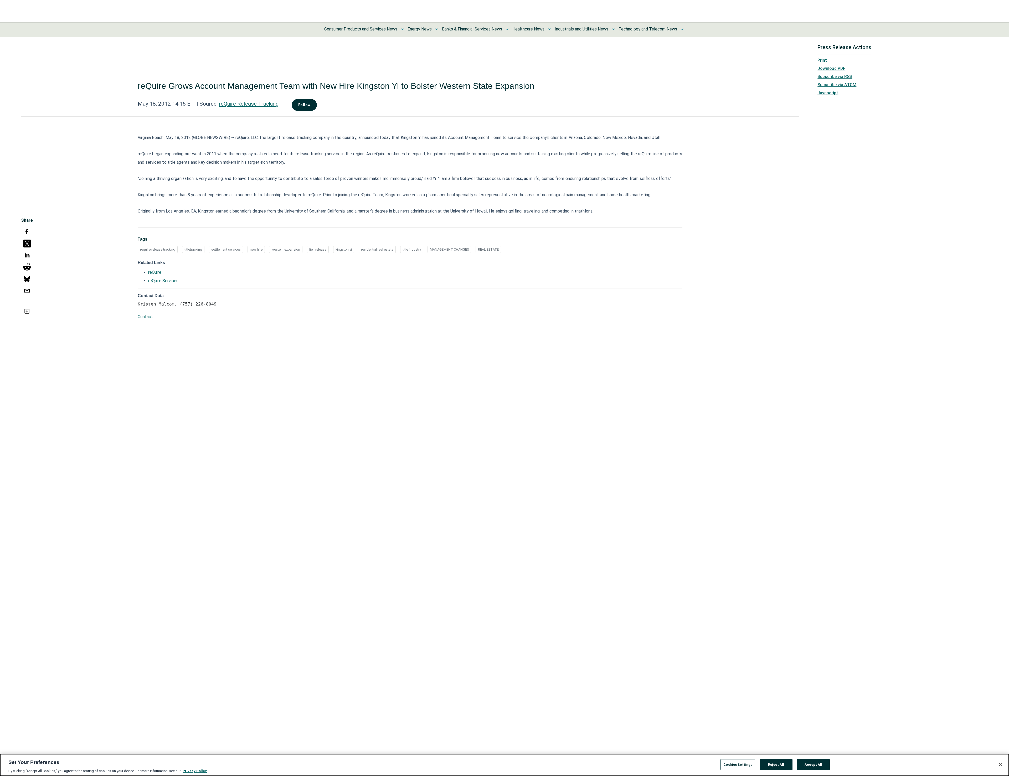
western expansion (285, 249)
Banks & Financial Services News (472, 29)
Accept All (813, 764)
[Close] (1000, 764)
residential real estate (377, 249)
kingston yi (344, 249)
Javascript (827, 92)
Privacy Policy (195, 771)
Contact (145, 316)
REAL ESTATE (488, 249)
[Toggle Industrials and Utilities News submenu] (613, 29)
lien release (317, 249)
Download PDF (831, 68)
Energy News (420, 29)
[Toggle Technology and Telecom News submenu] (682, 29)
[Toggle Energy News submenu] (436, 29)
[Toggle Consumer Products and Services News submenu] (402, 29)
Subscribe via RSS (834, 76)
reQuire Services (163, 280)
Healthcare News (528, 29)
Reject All (776, 764)
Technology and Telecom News (648, 29)
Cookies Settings (737, 764)
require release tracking (157, 249)
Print (822, 60)
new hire (256, 249)
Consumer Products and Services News (360, 29)
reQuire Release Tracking (249, 104)
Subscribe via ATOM (836, 84)
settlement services (226, 249)
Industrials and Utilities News (581, 29)
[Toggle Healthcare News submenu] (549, 29)
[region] (504, 765)
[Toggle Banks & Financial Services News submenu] (507, 29)
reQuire (154, 272)
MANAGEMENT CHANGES (449, 249)
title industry (412, 249)
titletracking (193, 249)
